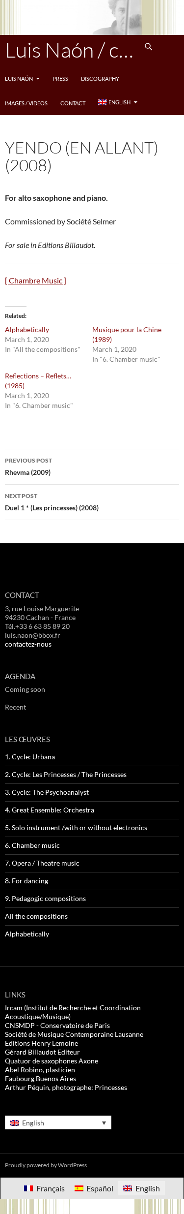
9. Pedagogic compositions (45, 898)
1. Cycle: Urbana (30, 756)
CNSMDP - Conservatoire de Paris (57, 1025)
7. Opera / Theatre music (42, 863)
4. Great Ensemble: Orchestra (49, 810)
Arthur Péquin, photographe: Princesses (66, 1087)
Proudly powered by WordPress (46, 1165)
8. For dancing (26, 880)
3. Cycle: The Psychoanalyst (47, 792)
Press (60, 78)
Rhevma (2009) (28, 466)
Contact (72, 103)
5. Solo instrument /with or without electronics (76, 827)
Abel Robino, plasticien (40, 1069)
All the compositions (36, 916)
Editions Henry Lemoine (41, 1043)
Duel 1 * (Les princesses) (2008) (52, 502)
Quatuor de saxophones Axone (51, 1061)
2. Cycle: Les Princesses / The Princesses (66, 774)
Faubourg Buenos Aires (40, 1078)
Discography (100, 78)
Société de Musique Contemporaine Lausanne (74, 1034)
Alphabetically (27, 329)
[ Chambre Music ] (35, 280)
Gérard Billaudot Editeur (42, 1052)
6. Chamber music (32, 845)
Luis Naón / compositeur (71, 49)
